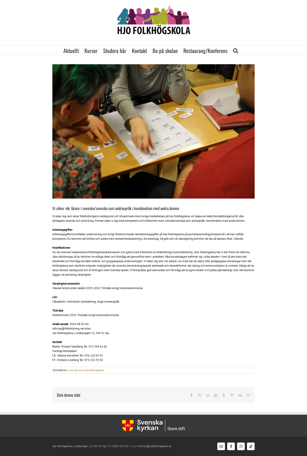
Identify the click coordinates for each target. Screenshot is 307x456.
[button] (235, 50)
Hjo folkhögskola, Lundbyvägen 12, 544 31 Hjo (79, 446)
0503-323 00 (120, 446)
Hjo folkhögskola (94, 370)
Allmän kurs (77, 370)
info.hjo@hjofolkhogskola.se (154, 446)
